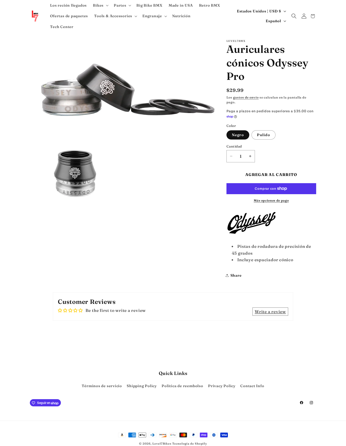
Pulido (263, 134)
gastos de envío (246, 97)
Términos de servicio (102, 386)
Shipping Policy (142, 386)
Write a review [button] (270, 311)
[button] (100, 5)
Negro (238, 134)
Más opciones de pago (271, 200)
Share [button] (236, 275)
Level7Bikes (161, 443)
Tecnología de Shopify (189, 443)
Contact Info (252, 386)
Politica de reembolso (182, 386)
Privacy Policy (221, 386)
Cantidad (234, 146)
